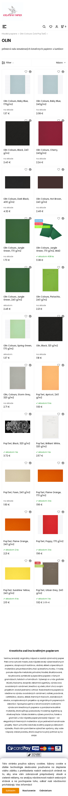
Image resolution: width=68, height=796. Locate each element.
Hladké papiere (9, 33)
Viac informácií (24, 784)
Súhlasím (10, 790)
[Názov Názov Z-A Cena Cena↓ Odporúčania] (56, 62)
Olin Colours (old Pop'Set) (33, 33)
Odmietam (45, 790)
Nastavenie (28, 790)
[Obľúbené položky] (51, 26)
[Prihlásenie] (56, 26)
